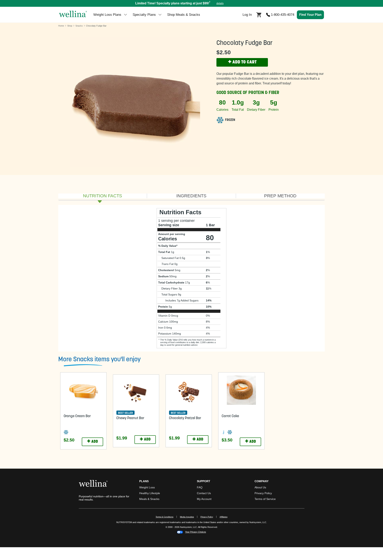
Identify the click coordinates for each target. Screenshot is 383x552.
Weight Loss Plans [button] (107, 15)
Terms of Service (265, 499)
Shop (69, 26)
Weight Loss (147, 487)
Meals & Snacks (149, 499)
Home (61, 26)
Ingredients (191, 196)
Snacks (79, 26)
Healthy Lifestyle (149, 493)
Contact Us (204, 493)
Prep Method (280, 196)
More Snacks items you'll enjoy (99, 359)
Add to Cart (242, 62)
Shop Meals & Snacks (183, 15)
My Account (204, 499)
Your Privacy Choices (195, 532)
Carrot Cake (230, 416)
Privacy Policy (263, 493)
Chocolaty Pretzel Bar (185, 418)
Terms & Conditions (164, 517)
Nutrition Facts (102, 196)
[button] (191, 3)
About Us (260, 487)
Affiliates (225, 517)
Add (92, 441)
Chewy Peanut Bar (130, 418)
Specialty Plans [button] (144, 15)
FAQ (199, 487)
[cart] (259, 14)
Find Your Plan (310, 14)
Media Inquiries (188, 517)
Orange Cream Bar (77, 416)
